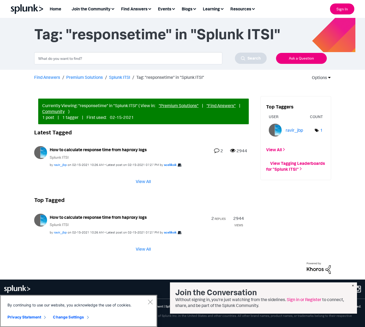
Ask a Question (301, 58)
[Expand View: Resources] (253, 8)
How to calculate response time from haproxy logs (98, 149)
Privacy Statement (24, 317)
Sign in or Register (304, 299)
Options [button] (318, 77)
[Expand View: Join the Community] (112, 8)
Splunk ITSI (119, 77)
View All (143, 181)
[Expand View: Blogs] (194, 8)
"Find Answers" (221, 105)
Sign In (342, 9)
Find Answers (47, 77)
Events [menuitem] (164, 8)
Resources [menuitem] (240, 8)
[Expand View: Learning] (222, 8)
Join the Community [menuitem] (91, 8)
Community (53, 111)
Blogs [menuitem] (187, 8)
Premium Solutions (84, 77)
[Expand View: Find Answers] (149, 8)
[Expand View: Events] (173, 8)
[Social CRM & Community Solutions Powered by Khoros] (319, 267)
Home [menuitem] (55, 8)
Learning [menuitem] (211, 8)
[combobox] (150, 58)
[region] (78, 311)
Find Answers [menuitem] (134, 8)
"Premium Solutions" (179, 105)
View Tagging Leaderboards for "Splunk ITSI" (295, 166)
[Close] (150, 302)
